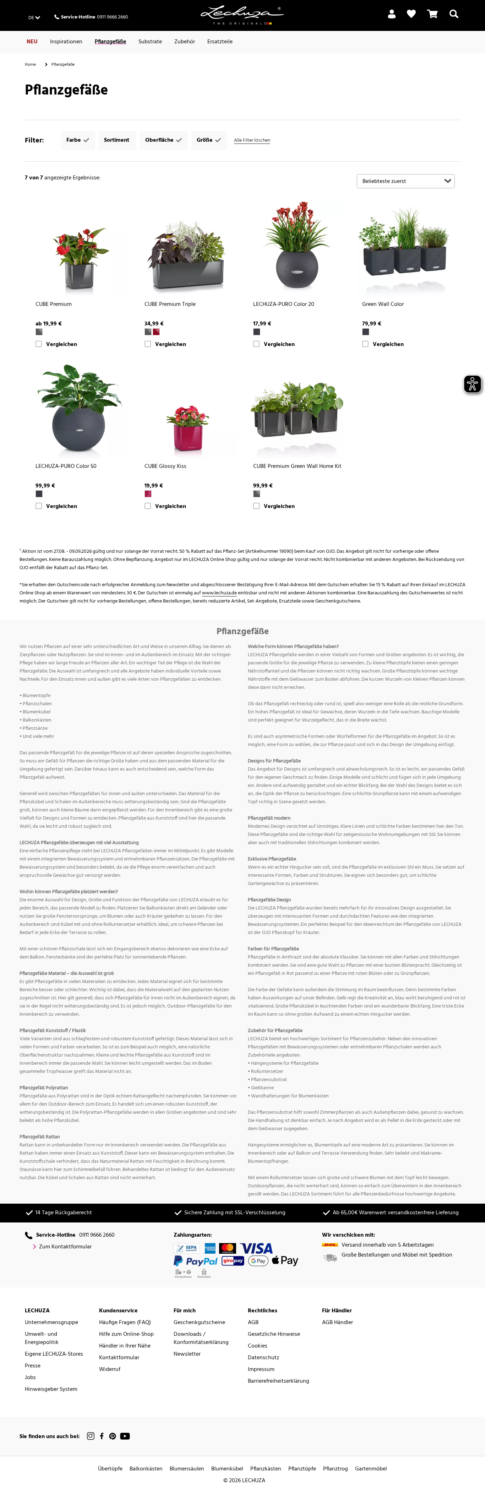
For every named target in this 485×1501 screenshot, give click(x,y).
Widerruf (109, 1370)
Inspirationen (66, 42)
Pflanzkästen (265, 1469)
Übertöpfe (110, 1469)
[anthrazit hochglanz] (39, 331)
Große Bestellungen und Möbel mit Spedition (397, 1255)
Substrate (150, 42)
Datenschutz (263, 1358)
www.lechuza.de (219, 593)
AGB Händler (337, 1323)
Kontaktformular (119, 1358)
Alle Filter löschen (252, 140)
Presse (32, 1366)
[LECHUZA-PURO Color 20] (297, 248)
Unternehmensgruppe (51, 1323)
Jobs (30, 1378)
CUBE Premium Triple (170, 305)
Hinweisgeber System (51, 1390)
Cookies (257, 1346)
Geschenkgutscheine (199, 1323)
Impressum (261, 1370)
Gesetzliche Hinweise (274, 1334)
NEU (32, 42)
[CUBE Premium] (79, 248)
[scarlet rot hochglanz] (156, 331)
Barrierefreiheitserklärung (278, 1381)
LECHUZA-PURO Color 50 (66, 467)
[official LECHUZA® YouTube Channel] (125, 1436)
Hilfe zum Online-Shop (126, 1334)
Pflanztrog (335, 1469)
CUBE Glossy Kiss (165, 467)
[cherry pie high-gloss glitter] (148, 493)
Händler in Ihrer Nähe (125, 1346)
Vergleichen (61, 345)
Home (30, 64)
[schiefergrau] (256, 331)
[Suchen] (454, 18)
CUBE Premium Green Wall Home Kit (297, 467)
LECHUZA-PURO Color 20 (283, 305)
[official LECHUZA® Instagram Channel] (91, 1436)
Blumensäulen (187, 1469)
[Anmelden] (392, 18)
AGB (253, 1323)
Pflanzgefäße (110, 42)
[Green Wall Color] (406, 248)
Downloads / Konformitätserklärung (201, 1338)
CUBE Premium (54, 305)
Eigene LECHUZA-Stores (54, 1354)
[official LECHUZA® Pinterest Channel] (112, 1436)
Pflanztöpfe (302, 1469)
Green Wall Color (383, 305)
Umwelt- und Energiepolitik (42, 1338)
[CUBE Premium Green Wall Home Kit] (297, 410)
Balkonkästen (146, 1469)
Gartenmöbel (371, 1469)
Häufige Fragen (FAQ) (125, 1323)
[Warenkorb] (432, 18)
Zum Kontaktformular (65, 1247)
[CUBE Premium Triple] (188, 248)
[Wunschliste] (411, 14)
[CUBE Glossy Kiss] (188, 410)
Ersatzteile (220, 42)
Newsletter (187, 1354)
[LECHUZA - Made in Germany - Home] (242, 15)
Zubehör (184, 42)
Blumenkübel (227, 1469)
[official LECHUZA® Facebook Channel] (101, 1436)
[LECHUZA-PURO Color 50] (79, 410)
